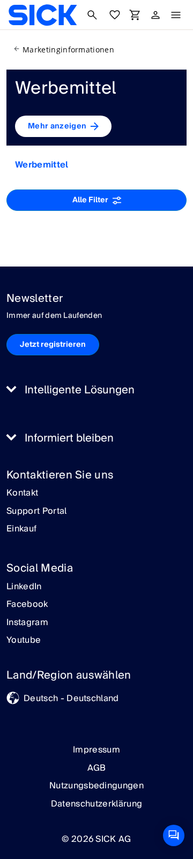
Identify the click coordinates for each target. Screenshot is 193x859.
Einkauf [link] (21, 529)
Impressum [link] (96, 749)
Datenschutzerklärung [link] (96, 803)
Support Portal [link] (36, 512)
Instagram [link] (27, 623)
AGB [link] (96, 768)
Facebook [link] (27, 605)
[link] (43, 15)
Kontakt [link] (22, 493)
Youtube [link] (23, 641)
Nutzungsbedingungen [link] (96, 785)
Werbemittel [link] (42, 164)
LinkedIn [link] (24, 587)
